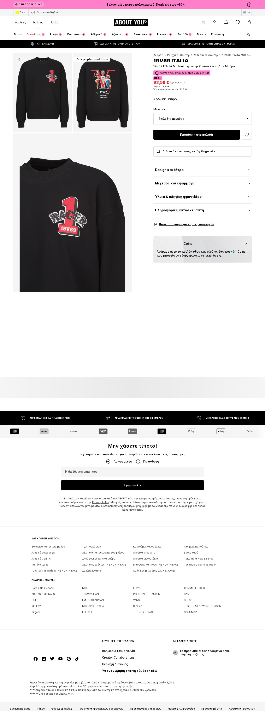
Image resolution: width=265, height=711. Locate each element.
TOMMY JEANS (91, 594)
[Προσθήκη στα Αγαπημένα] (247, 135)
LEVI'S (137, 588)
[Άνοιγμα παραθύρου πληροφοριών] (249, 4)
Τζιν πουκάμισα (91, 546)
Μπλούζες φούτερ (206, 55)
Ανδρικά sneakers (144, 552)
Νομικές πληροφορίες (181, 708)
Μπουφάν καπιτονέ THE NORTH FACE (155, 564)
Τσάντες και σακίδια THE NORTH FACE (54, 570)
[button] (202, 119)
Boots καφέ (191, 552)
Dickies (137, 606)
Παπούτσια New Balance (198, 558)
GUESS (188, 600)
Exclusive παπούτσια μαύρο (48, 546)
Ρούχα (171, 55)
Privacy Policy (100, 502)
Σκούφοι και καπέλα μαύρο (98, 558)
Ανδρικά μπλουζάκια (145, 558)
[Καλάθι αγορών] (249, 22)
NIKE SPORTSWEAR (94, 606)
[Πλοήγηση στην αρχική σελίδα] (54, 643)
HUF (34, 600)
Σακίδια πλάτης (91, 570)
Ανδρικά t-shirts (41, 558)
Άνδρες (38, 22)
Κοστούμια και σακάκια (147, 546)
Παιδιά (54, 22)
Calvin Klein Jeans (42, 588)
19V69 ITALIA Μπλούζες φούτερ (243, 55)
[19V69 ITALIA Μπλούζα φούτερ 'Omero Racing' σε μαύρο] (72, 212)
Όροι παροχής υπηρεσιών (145, 708)
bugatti (35, 612)
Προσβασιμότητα (211, 708)
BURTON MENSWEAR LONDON (202, 606)
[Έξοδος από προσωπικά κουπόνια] (202, 22)
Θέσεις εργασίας (61, 708)
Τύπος (41, 708)
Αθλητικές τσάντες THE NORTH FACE (104, 564)
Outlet (23, 12)
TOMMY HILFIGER (194, 588)
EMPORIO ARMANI (93, 600)
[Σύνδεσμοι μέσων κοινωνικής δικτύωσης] (35, 658)
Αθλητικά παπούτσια (196, 546)
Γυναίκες (20, 22)
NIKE (85, 588)
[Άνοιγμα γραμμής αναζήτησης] (247, 34)
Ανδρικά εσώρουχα (43, 552)
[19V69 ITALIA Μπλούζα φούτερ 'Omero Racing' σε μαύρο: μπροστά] (42, 92)
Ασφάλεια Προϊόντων (242, 708)
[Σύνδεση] (214, 22)
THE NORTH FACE (143, 612)
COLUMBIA (190, 612)
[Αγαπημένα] (237, 22)
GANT (187, 594)
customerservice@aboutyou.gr (119, 506)
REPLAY (36, 606)
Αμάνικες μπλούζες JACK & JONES (154, 570)
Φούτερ (185, 55)
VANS (136, 600)
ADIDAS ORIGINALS (43, 594)
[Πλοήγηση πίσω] (19, 59)
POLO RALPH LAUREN (146, 594)
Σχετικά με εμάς (20, 708)
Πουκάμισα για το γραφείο (200, 564)
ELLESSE (87, 612)
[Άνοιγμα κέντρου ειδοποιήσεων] (226, 22)
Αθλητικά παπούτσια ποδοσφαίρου (103, 552)
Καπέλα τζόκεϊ (40, 564)
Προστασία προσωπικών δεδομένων (101, 708)
